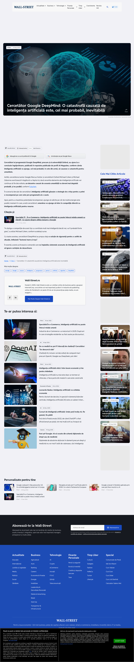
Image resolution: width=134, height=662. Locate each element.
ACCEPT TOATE (119, 641)
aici (30, 651)
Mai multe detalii (13, 640)
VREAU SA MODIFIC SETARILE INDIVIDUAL (119, 647)
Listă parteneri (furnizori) (66, 644)
